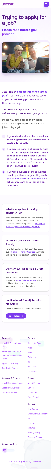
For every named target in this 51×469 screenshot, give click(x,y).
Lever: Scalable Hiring (11, 351)
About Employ (34, 383)
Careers (31, 388)
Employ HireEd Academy (38, 414)
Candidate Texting (10, 368)
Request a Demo (35, 343)
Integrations (33, 423)
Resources (32, 366)
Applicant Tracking (10, 363)
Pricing (30, 348)
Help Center (33, 409)
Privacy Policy (34, 432)
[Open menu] (46, 4)
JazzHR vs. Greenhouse (12, 383)
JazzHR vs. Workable (11, 388)
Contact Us (33, 392)
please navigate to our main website (26, 178)
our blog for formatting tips (22, 252)
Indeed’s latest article (26, 280)
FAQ (29, 418)
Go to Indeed (14, 316)
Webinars (32, 357)
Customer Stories (9, 392)
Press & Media (34, 397)
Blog (30, 362)
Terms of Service (35, 437)
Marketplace (33, 371)
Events (31, 352)
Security (31, 428)
